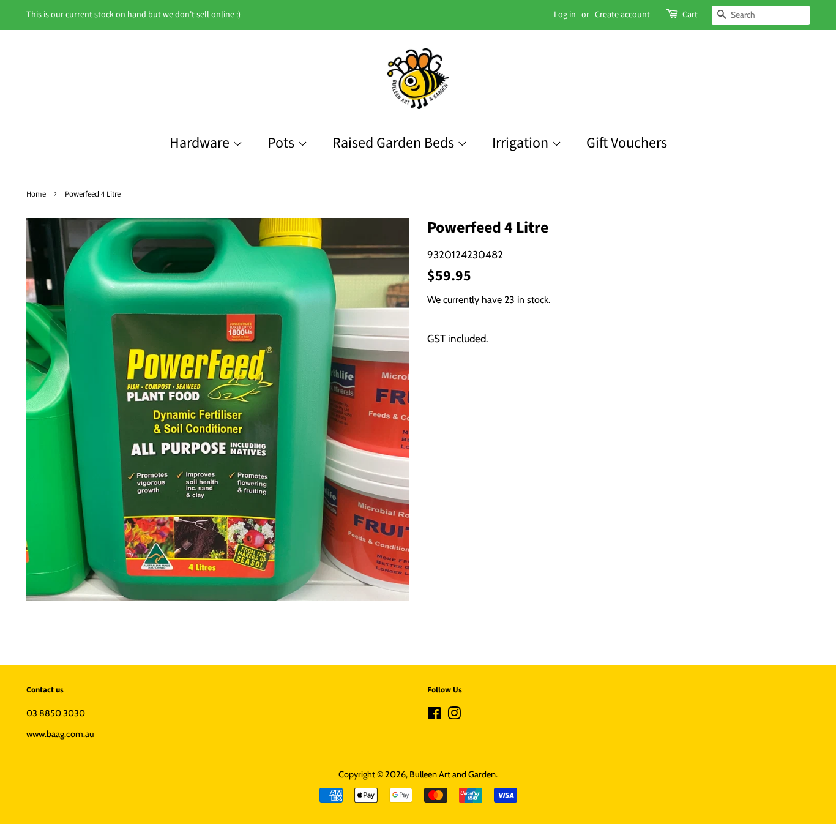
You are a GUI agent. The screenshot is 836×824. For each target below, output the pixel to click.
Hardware (201, 143)
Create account (622, 15)
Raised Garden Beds (394, 143)
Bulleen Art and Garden (452, 774)
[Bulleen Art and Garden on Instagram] (454, 715)
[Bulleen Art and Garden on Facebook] (434, 715)
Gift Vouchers (626, 143)
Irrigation (521, 143)
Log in (565, 15)
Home (36, 194)
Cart (690, 15)
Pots (282, 143)
